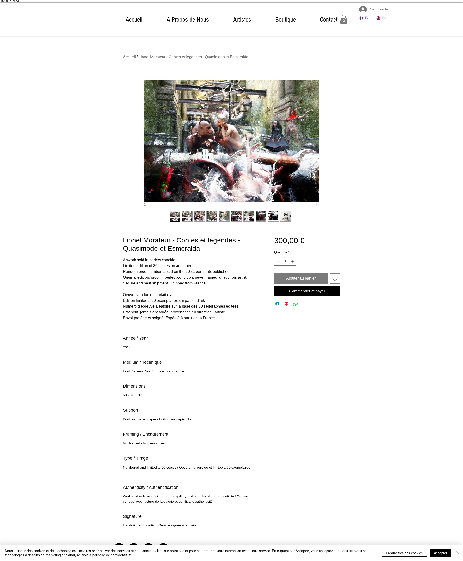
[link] (343, 19)
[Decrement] (278, 261)
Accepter (440, 552)
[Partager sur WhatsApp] (296, 304)
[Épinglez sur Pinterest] (286, 304)
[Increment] (293, 261)
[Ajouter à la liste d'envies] (335, 278)
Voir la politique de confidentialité (107, 555)
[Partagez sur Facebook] (277, 304)
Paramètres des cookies (404, 552)
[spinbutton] (285, 261)
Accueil (129, 57)
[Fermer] (457, 552)
